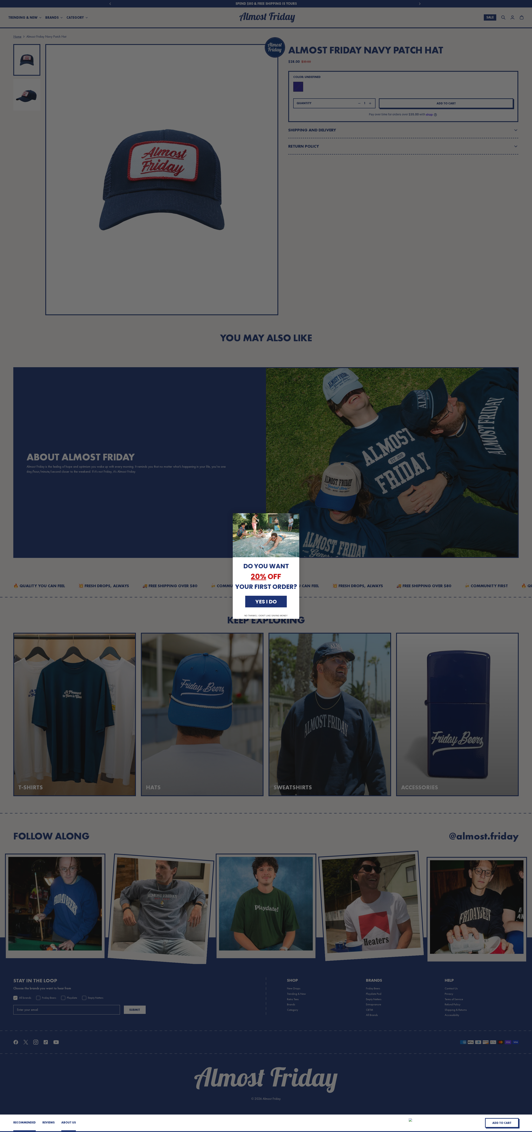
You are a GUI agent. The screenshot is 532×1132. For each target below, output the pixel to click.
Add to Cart (501, 1123)
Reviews (48, 1122)
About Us (68, 1122)
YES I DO (266, 601)
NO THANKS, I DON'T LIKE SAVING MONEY (266, 616)
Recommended (24, 1122)
